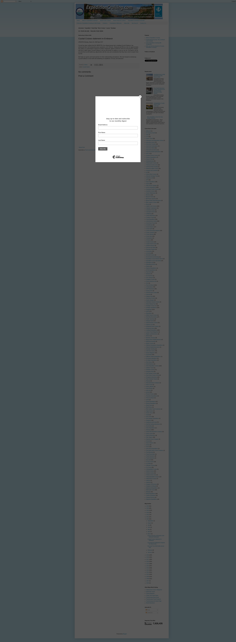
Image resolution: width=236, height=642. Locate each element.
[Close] (140, 96)
